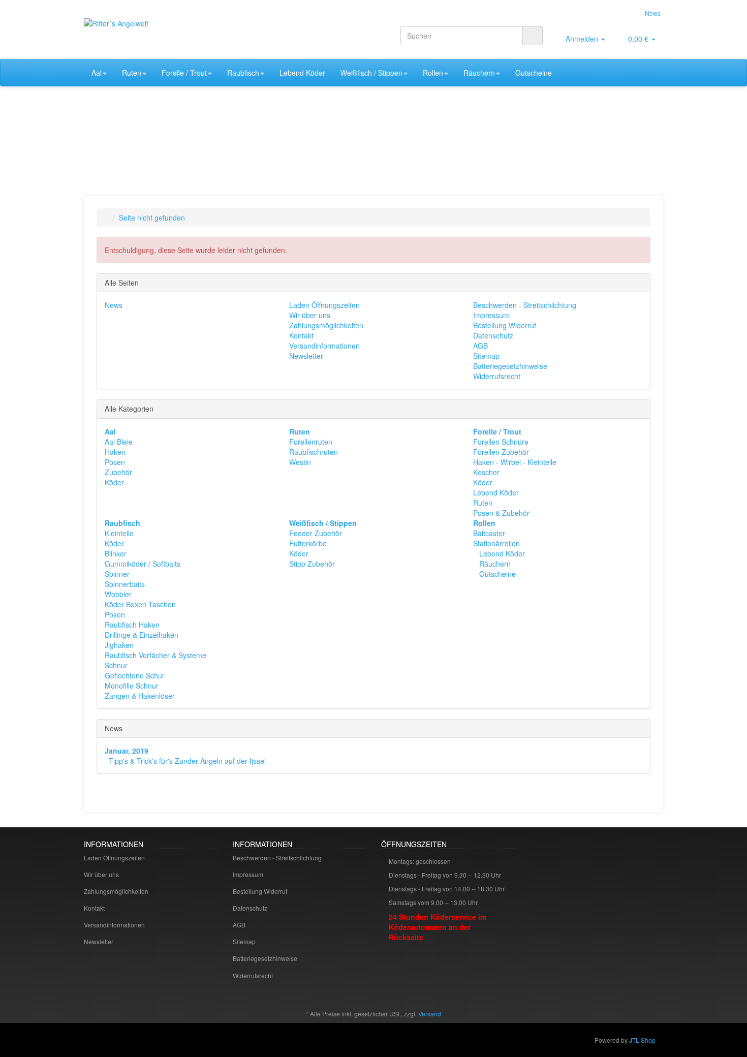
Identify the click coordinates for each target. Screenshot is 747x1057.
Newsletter (306, 356)
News (653, 13)
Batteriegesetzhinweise (510, 366)
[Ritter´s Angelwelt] (175, 33)
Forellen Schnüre (500, 442)
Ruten (131, 73)
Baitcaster (489, 533)
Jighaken (119, 645)
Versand (429, 1013)
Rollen (433, 73)
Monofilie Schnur (132, 685)
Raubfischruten (313, 452)
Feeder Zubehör (315, 533)
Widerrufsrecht (496, 376)
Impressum (491, 315)
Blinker (116, 553)
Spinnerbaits (125, 584)
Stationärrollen (496, 543)
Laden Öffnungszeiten (324, 305)
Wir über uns (309, 315)
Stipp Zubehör (312, 563)
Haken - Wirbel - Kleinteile (514, 462)
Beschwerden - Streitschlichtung (524, 305)
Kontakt (301, 335)
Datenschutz (493, 335)
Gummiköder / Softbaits (142, 563)
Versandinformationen (324, 345)
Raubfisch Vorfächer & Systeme (155, 655)
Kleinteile (119, 533)
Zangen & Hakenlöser (140, 696)
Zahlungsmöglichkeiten (326, 325)
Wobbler (118, 594)
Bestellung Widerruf (504, 325)
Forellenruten (310, 442)
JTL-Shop (642, 1040)
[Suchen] (532, 35)
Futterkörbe (308, 543)
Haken (115, 452)
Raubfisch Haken (132, 624)
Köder (114, 482)
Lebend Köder (302, 73)
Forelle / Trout (184, 73)
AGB (480, 345)
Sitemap (486, 356)
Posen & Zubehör (501, 513)
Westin (300, 462)
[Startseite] (107, 217)
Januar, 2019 (126, 750)
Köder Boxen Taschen (140, 604)
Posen (115, 462)
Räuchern (479, 73)
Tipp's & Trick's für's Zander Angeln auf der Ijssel (187, 761)
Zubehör (118, 472)
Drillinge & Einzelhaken (141, 635)
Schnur (116, 665)
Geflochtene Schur (135, 675)
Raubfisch (243, 73)
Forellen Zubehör (501, 452)
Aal (96, 73)
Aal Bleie (119, 442)
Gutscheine (533, 73)
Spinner (117, 574)
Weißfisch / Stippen (371, 73)
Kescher (486, 472)
